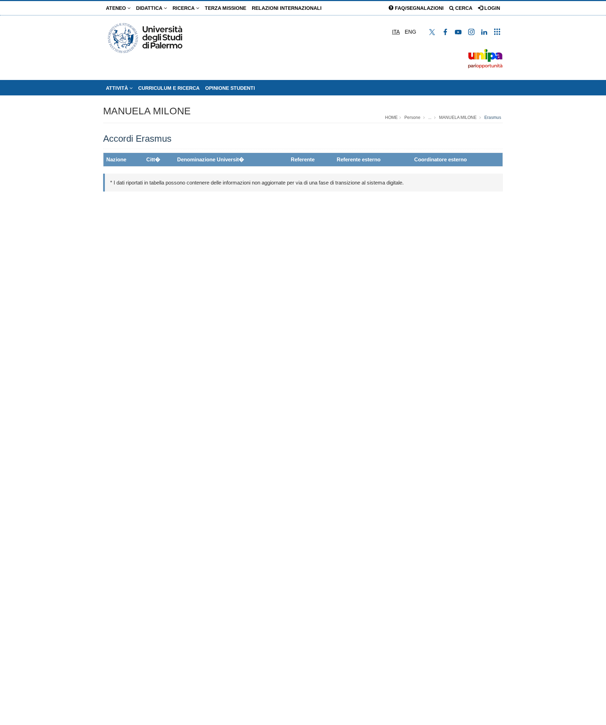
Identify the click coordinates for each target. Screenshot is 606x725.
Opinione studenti (230, 88)
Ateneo (116, 8)
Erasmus (492, 117)
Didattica (150, 8)
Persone (412, 117)
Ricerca (184, 8)
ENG (410, 32)
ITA (396, 32)
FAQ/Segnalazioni (418, 8)
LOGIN (491, 8)
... (429, 117)
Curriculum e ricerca (169, 88)
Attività (117, 88)
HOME (391, 117)
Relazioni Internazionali (287, 8)
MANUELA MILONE (147, 111)
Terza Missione (225, 8)
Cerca (463, 8)
